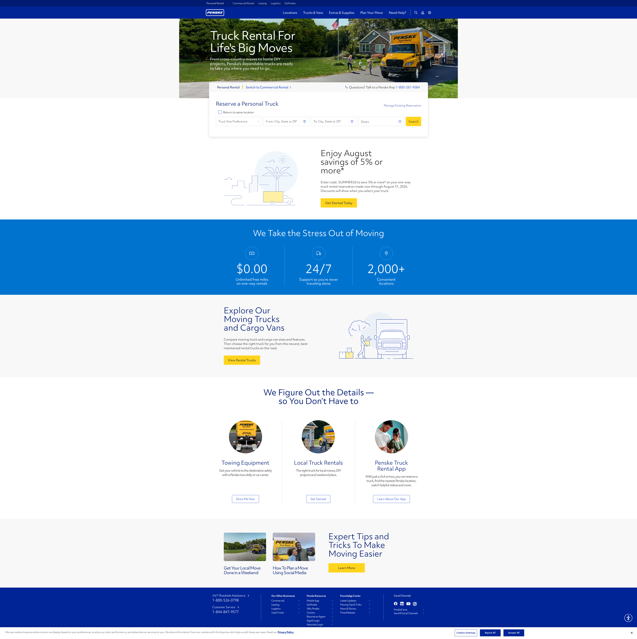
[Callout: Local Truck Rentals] (318, 436)
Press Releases (347, 612)
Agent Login (313, 620)
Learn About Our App (391, 499)
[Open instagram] (415, 604)
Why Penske (313, 608)
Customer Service (223, 607)
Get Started (318, 499)
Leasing (262, 3)
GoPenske (290, 3)
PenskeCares (400, 609)
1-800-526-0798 (225, 600)
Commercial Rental (243, 3)
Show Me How (245, 499)
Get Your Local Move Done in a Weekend (242, 570)
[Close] (631, 632)
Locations (290, 12)
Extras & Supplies (341, 12)
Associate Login (315, 624)
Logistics (276, 3)
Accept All (514, 632)
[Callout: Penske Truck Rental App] (391, 436)
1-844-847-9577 (225, 611)
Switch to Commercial (267, 87)
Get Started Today (339, 203)
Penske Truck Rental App (391, 465)
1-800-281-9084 (408, 87)
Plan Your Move (371, 12)
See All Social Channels (406, 613)
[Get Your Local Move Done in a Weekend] (245, 548)
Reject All (490, 632)
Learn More (346, 568)
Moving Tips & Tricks (350, 604)
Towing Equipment (245, 462)
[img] (352, 121)
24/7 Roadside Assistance (228, 595)
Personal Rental (215, 3)
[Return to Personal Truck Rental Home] (215, 12)
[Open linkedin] (402, 604)
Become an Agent (316, 616)
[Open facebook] (395, 604)
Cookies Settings (466, 632)
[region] (318, 633)
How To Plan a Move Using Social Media (290, 570)
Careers (311, 612)
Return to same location (238, 112)
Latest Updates (348, 600)
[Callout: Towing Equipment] (245, 436)
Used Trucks (277, 612)
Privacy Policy (286, 632)
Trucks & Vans (313, 12)
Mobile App (313, 600)
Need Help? (397, 12)
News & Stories (348, 608)
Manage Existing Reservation (402, 105)
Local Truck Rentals (318, 462)
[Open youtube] (408, 604)
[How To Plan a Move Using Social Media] (294, 548)
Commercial (277, 600)
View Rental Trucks (242, 360)
